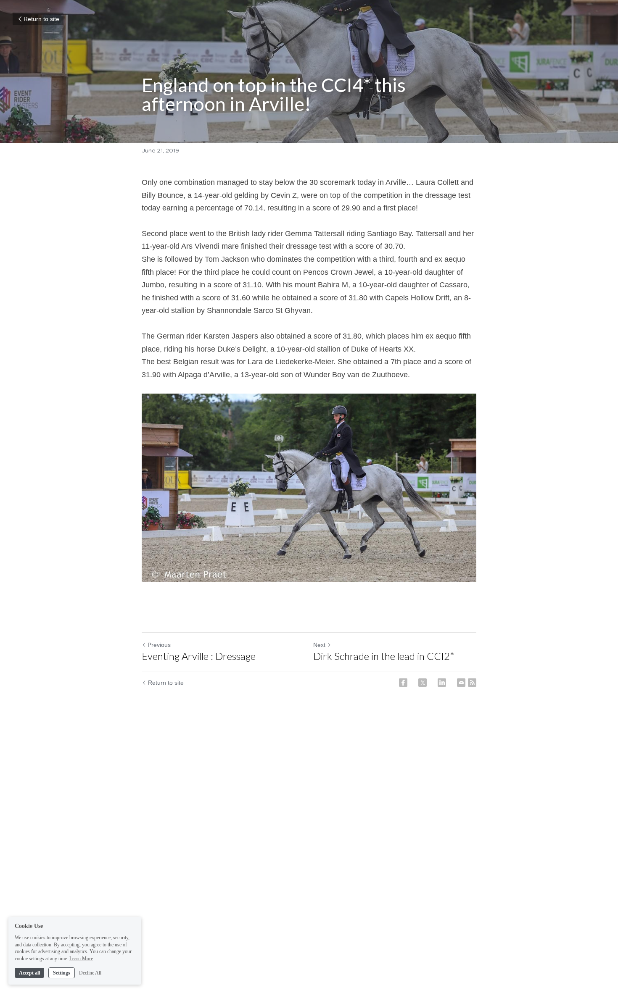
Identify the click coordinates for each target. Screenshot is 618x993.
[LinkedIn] (442, 682)
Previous (159, 644)
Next (319, 644)
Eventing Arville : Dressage (199, 656)
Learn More (81, 958)
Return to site (41, 19)
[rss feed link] (472, 682)
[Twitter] (422, 682)
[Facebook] (403, 682)
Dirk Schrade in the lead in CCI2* (383, 656)
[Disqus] (309, 837)
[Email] (461, 682)
